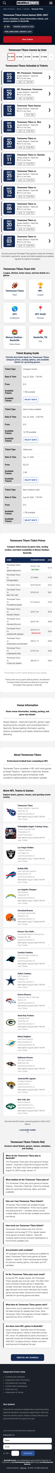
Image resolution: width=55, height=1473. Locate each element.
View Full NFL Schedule (27, 1358)
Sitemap (23, 1468)
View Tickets (27, 39)
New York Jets (12, 595)
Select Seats (31, 400)
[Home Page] (28, 3)
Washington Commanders (17, 644)
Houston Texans (13, 614)
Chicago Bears (12, 580)
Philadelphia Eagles (14, 605)
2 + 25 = (6, 1453)
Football (26, 9)
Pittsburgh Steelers (14, 663)
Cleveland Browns (14, 624)
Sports (19, 9)
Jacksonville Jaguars (15, 634)
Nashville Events (8, 9)
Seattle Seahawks (14, 570)
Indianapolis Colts (14, 653)
